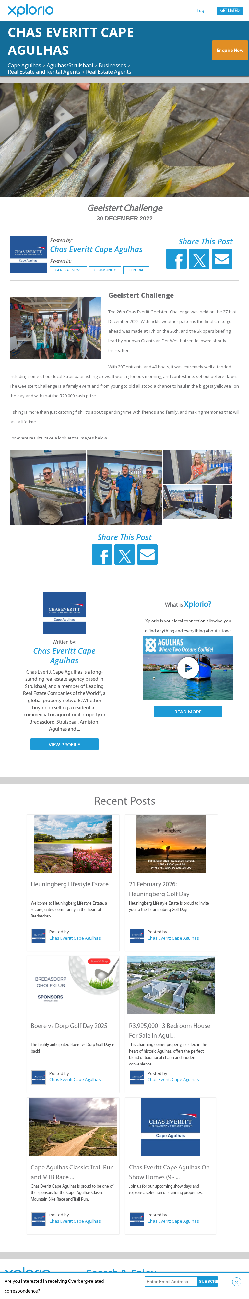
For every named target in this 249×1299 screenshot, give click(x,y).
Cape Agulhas (24, 65)
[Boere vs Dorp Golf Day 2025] (73, 980)
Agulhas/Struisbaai (70, 65)
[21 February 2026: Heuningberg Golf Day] (171, 844)
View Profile (64, 744)
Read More (188, 711)
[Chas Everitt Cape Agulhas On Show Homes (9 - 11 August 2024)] (170, 1127)
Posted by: (61, 240)
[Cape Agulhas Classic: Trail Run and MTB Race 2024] (73, 1127)
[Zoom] (48, 487)
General (136, 270)
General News (68, 270)
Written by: (64, 642)
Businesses (112, 65)
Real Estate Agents (108, 71)
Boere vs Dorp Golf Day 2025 (69, 1026)
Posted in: (60, 261)
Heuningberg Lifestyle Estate (70, 884)
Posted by (59, 932)
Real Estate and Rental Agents (44, 71)
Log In (203, 10)
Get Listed (230, 10)
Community (105, 270)
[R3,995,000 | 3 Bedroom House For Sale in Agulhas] (171, 985)
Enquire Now (230, 50)
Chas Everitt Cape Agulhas (96, 249)
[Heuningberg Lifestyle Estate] (73, 844)
